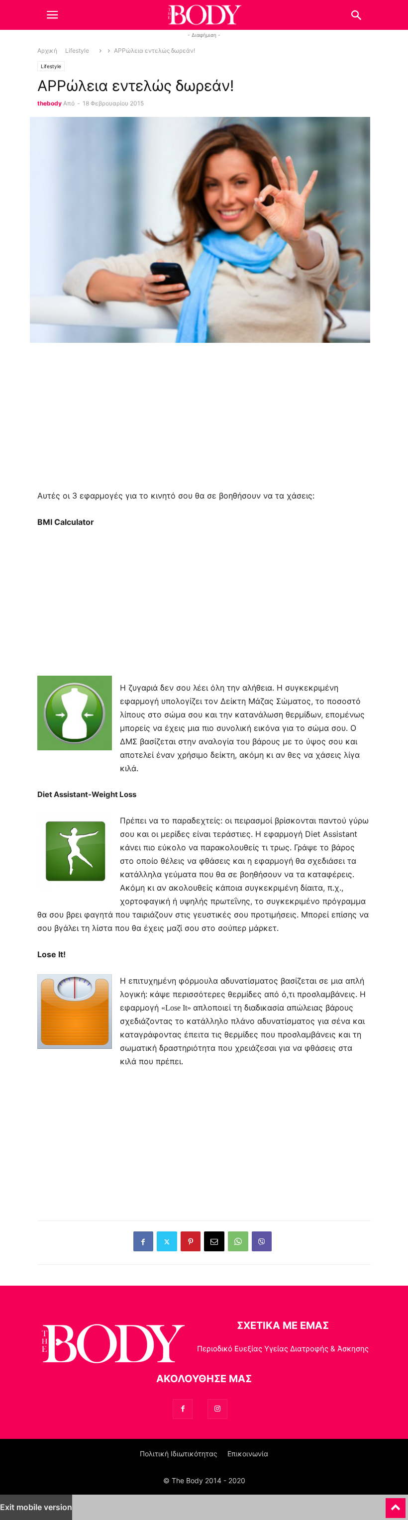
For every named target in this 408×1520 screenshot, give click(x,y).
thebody (49, 103)
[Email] (214, 1241)
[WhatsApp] (238, 1241)
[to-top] (396, 1503)
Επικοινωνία (247, 1453)
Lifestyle (77, 51)
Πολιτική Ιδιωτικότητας (178, 1453)
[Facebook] (143, 1241)
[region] (204, 419)
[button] (52, 15)
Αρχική (47, 51)
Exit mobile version (36, 1507)
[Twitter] (167, 1241)
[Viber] (262, 1241)
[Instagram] (217, 1409)
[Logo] (112, 1345)
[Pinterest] (191, 1241)
